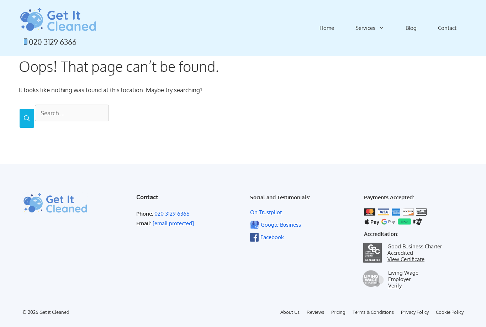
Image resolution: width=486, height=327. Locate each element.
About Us (290, 312)
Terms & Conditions (373, 312)
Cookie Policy (450, 312)
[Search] (27, 118)
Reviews (315, 312)
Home (326, 28)
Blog (411, 28)
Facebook (272, 237)
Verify (395, 285)
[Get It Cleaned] (58, 19)
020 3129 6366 (52, 42)
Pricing (338, 312)
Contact (447, 28)
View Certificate (405, 259)
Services (365, 28)
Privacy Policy (415, 312)
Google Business (281, 224)
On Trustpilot (266, 212)
